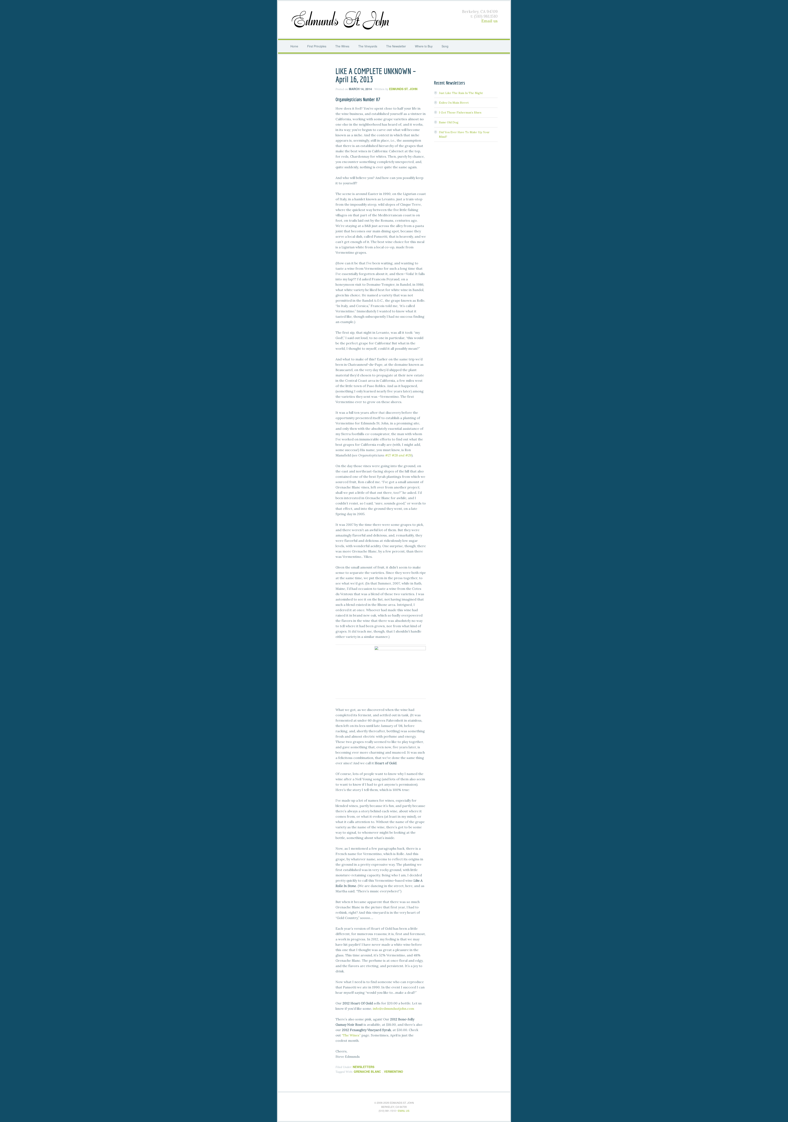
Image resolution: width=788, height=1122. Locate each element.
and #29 (405, 455)
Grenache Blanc (367, 1071)
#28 (395, 455)
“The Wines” (351, 1035)
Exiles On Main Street (454, 102)
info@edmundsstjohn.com (393, 1008)
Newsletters (363, 1067)
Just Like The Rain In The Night (461, 93)
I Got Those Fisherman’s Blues (460, 112)
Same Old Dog (448, 122)
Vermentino (393, 1071)
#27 (388, 455)
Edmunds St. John (341, 19)
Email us (489, 20)
